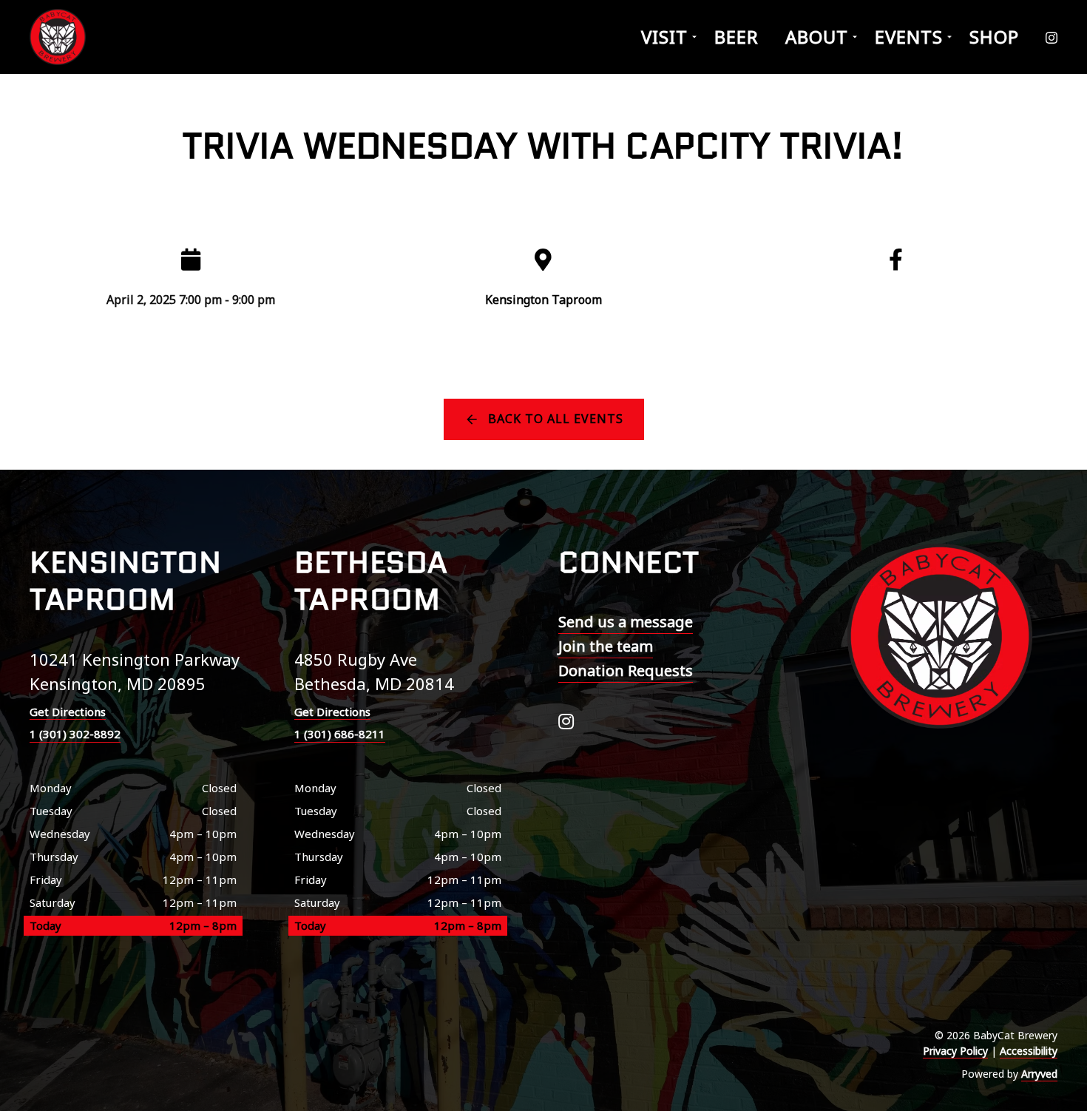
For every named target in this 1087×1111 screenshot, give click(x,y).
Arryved (1039, 1074)
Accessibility (1028, 1051)
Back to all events (555, 419)
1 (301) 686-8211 (339, 733)
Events (909, 36)
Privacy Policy (955, 1051)
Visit (664, 36)
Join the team (605, 646)
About (816, 36)
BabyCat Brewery (59, 37)
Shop (994, 36)
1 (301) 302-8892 (75, 733)
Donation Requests (625, 671)
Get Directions (68, 711)
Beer (736, 36)
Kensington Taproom (543, 299)
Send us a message (625, 622)
